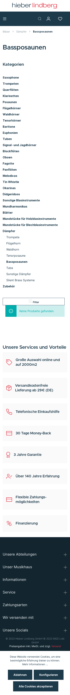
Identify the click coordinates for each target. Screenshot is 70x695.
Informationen (14, 579)
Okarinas (9, 188)
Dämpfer (9, 231)
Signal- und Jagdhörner (19, 145)
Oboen (7, 157)
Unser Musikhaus (17, 567)
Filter (35, 302)
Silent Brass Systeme (20, 280)
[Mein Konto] (50, 19)
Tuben (7, 139)
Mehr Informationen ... (35, 664)
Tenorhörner (12, 120)
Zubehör (9, 286)
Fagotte (8, 163)
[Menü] (6, 18)
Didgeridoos (11, 194)
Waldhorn (12, 249)
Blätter (8, 212)
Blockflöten (11, 151)
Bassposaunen (16, 262)
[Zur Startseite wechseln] (34, 6)
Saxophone (11, 77)
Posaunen (10, 102)
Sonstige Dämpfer (18, 274)
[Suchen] (41, 18)
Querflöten (10, 90)
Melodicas (10, 176)
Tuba (9, 268)
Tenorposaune (15, 255)
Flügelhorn (13, 243)
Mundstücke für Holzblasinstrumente (29, 219)
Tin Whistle (11, 182)
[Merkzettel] (61, 19)
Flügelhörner (12, 108)
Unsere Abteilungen (20, 554)
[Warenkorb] (68, 18)
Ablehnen (20, 675)
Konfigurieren (48, 675)
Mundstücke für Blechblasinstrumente (30, 225)
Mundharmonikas (15, 206)
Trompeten (11, 83)
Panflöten (10, 169)
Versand (56, 646)
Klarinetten (11, 96)
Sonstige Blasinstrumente (21, 200)
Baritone (9, 126)
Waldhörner (11, 114)
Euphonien (10, 133)
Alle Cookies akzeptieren (36, 686)
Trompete (12, 237)
